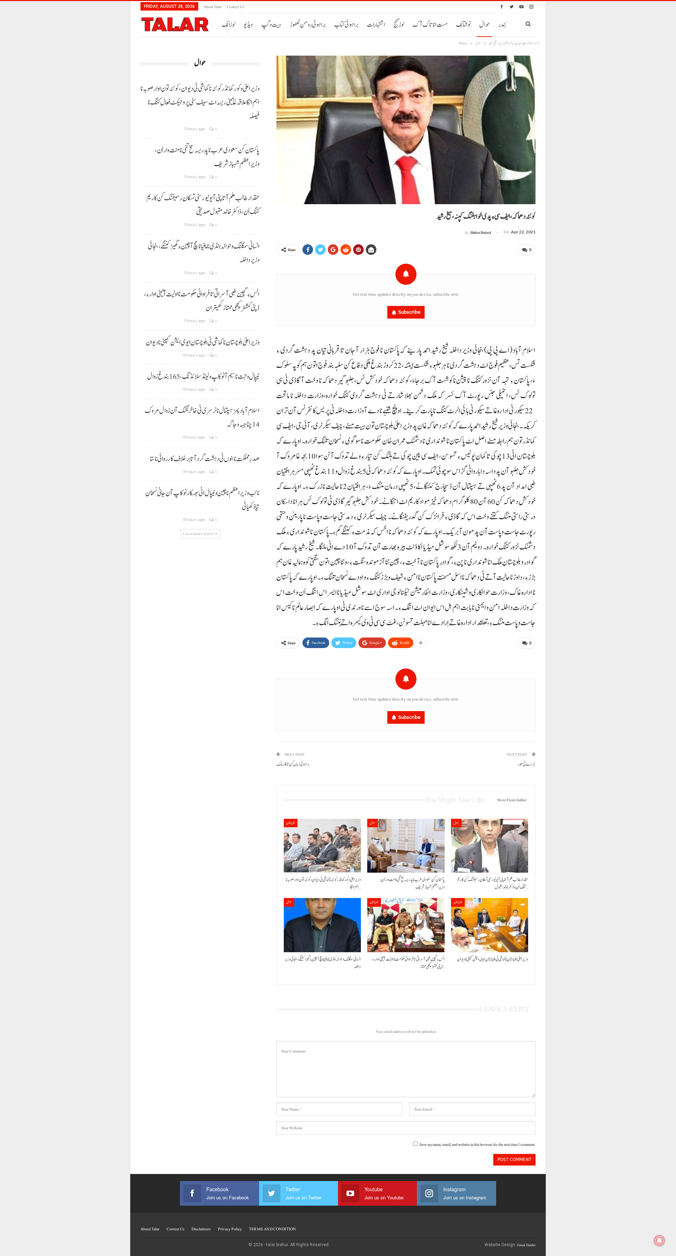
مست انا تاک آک (430, 24)
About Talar (213, 7)
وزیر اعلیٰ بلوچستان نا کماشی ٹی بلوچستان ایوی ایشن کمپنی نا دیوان (202, 342)
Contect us (235, 7)
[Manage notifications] (659, 1240)
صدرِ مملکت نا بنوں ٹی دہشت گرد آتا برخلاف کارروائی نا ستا (204, 459)
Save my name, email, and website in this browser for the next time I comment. (477, 1144)
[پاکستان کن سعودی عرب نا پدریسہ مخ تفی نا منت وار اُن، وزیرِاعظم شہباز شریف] (405, 846)
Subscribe (409, 312)
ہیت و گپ (271, 24)
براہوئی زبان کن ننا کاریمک (292, 764)
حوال (484, 24)
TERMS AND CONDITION (272, 1228)
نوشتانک (463, 24)
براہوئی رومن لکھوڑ (308, 24)
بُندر (502, 24)
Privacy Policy (230, 1228)
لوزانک (228, 24)
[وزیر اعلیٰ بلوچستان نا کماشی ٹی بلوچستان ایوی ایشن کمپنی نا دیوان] (489, 925)
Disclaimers (201, 1228)
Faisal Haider (526, 1245)
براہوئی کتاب (346, 24)
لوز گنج (399, 24)
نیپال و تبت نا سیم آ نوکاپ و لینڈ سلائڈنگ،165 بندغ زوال (203, 377)
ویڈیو (248, 24)
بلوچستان (290, 823)
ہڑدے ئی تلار (527, 764)
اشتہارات (376, 24)
